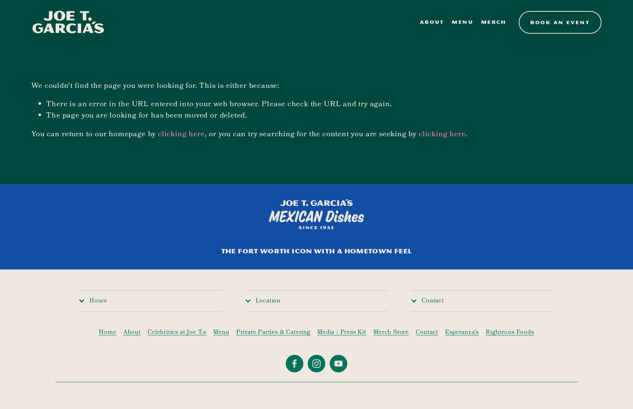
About (432, 22)
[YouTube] (338, 363)
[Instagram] (316, 363)
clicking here (181, 135)
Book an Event (560, 22)
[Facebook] (294, 363)
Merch (494, 22)
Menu (462, 22)
